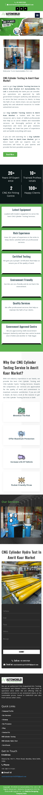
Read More (10, 154)
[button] (3, 27)
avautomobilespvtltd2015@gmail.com (21, 4)
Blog (3, 728)
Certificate (6, 745)
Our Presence (6, 724)
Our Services (6, 715)
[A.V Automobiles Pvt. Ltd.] (21, 680)
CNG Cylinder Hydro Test (10, 741)
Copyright (6, 787)
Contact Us (6, 732)
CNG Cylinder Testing (8, 736)
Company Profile (7, 711)
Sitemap (5, 719)
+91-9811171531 (21, 2)
